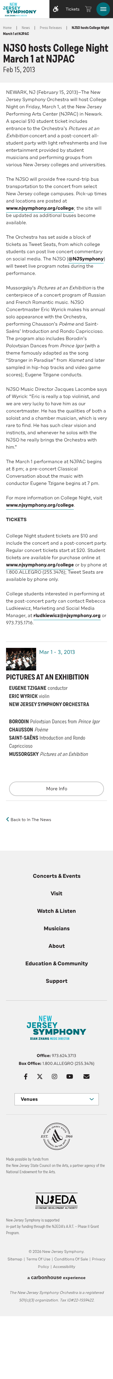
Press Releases (51, 27)
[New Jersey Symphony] (23, 10)
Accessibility (64, 1266)
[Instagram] (54, 1077)
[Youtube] (69, 1077)
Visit (56, 893)
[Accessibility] (55, 9)
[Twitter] (40, 1077)
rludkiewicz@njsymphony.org (67, 615)
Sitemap (15, 1259)
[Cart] (88, 9)
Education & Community (56, 963)
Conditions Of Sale (71, 1259)
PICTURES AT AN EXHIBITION (47, 677)
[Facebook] (26, 1077)
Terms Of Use (38, 1259)
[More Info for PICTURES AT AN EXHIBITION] (21, 659)
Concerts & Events (56, 876)
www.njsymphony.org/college (40, 208)
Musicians (57, 928)
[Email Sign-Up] (86, 1077)
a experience (56, 1277)
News (26, 27)
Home (7, 27)
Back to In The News (31, 820)
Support (56, 981)
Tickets (73, 9)
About (57, 946)
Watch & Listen (56, 911)
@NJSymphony (86, 259)
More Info (56, 788)
